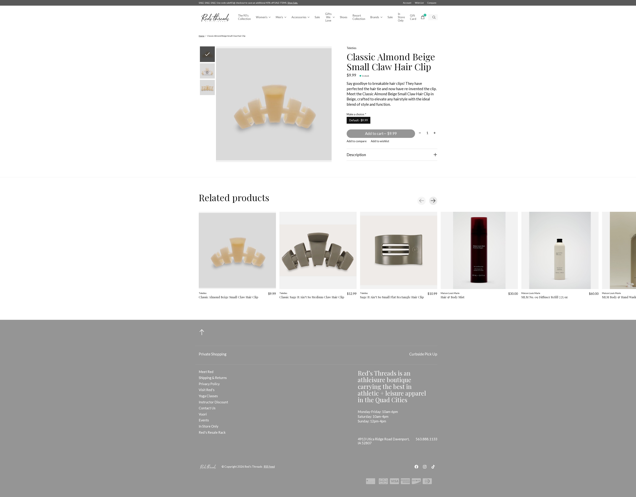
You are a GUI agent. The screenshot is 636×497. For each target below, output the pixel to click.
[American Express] (405, 482)
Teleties (351, 48)
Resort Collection (358, 17)
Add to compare (357, 141)
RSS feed (269, 466)
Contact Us (207, 408)
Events (204, 420)
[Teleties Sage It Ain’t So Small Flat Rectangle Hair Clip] (398, 250)
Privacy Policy (209, 384)
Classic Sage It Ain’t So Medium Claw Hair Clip (311, 297)
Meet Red (206, 372)
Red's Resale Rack (212, 432)
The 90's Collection (244, 17)
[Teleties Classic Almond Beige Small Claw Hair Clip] (237, 250)
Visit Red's (206, 390)
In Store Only (401, 17)
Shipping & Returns (213, 378)
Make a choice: (356, 114)
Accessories (299, 17)
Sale (317, 17)
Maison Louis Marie (450, 293)
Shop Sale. (293, 2)
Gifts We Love (328, 17)
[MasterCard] (383, 482)
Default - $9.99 (358, 120)
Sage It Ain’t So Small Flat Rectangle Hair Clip (392, 297)
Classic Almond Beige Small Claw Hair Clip (228, 297)
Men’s (279, 17)
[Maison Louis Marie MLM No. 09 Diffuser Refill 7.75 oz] (560, 250)
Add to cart (381, 133)
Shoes (343, 17)
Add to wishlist (380, 141)
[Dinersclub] (427, 482)
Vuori (203, 414)
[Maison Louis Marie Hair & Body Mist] (479, 250)
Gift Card (413, 17)
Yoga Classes (208, 396)
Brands (374, 17)
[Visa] (394, 482)
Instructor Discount (213, 402)
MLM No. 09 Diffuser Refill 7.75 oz (544, 297)
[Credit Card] (370, 482)
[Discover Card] (416, 482)
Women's (261, 17)
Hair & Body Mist (452, 297)
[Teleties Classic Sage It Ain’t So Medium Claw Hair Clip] (318, 250)
